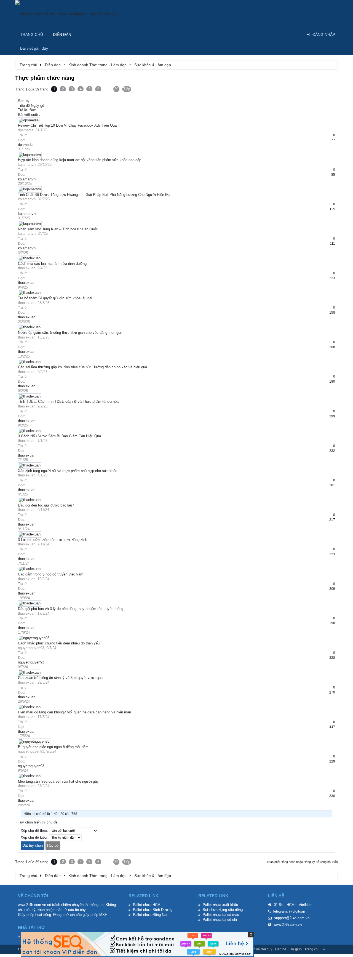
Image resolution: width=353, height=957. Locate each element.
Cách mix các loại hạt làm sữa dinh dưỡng (52, 264)
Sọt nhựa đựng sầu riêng (223, 910)
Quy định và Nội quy (257, 949)
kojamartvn (27, 164)
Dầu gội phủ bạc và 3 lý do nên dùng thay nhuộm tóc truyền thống (70, 609)
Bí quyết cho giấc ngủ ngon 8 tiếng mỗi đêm (53, 747)
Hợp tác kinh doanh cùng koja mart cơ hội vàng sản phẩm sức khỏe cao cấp (79, 160)
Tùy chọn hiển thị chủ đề (37, 822)
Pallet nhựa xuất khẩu (220, 905)
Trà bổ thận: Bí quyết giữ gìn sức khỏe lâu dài (55, 298)
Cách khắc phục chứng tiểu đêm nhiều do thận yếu (59, 643)
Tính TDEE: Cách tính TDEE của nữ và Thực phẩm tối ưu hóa (68, 401)
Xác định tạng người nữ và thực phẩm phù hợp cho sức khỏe (67, 471)
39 (116, 89)
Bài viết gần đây (34, 48)
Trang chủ (31, 34)
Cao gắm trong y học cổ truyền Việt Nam (50, 574)
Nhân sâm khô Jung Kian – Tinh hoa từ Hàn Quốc (58, 229)
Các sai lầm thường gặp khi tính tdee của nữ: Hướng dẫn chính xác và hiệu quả (82, 367)
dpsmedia (25, 130)
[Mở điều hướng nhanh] (330, 64)
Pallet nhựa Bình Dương (152, 910)
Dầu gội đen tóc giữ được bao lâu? (46, 505)
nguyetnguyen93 (31, 648)
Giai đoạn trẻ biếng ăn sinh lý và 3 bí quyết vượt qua (60, 678)
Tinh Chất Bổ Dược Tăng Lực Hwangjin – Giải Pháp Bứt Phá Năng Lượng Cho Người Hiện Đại (94, 195)
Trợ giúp (295, 949)
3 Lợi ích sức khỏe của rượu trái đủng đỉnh (52, 540)
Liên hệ (280, 949)
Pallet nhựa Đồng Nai (150, 915)
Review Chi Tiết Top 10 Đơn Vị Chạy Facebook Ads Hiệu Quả (67, 125)
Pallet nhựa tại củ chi (220, 920)
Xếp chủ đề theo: (34, 830)
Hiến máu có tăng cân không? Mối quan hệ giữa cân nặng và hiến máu (74, 712)
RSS (332, 949)
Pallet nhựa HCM (147, 905)
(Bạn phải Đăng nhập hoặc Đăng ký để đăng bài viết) (302, 861)
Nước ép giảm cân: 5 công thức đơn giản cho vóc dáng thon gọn (70, 332)
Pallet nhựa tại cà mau (221, 915)
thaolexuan (26, 268)
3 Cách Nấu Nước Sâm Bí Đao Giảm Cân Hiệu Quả (59, 436)
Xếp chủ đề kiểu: (34, 837)
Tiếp (126, 89)
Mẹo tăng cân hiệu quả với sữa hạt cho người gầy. (59, 781)
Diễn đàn (62, 34)
